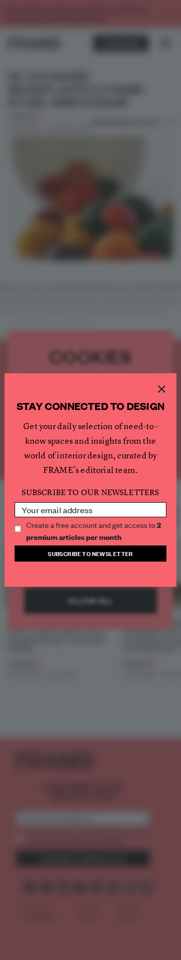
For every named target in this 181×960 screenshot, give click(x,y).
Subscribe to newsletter (90, 553)
